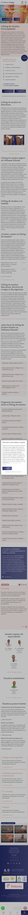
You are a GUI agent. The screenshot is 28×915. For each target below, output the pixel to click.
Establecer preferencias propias (13, 472)
